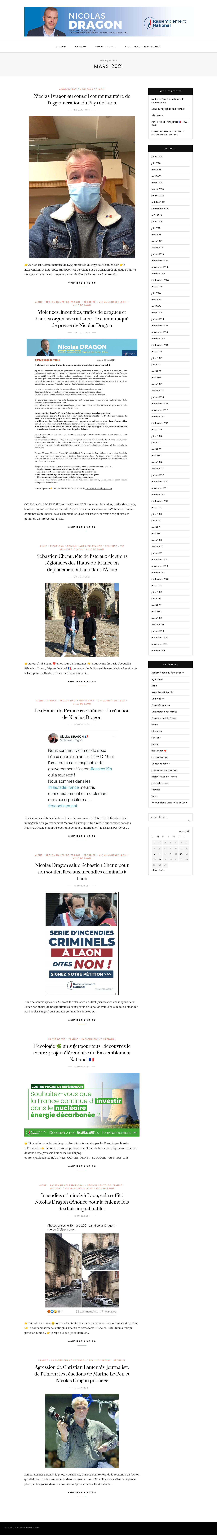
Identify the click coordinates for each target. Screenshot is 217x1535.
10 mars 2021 (81, 1066)
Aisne (38, 302)
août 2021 (156, 507)
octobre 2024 (158, 273)
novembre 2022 (159, 410)
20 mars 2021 (82, 577)
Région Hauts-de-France (63, 302)
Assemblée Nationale (162, 692)
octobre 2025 (158, 202)
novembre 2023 (159, 332)
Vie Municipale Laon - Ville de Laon (92, 548)
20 (181, 853)
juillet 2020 (156, 592)
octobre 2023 (158, 338)
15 (154, 853)
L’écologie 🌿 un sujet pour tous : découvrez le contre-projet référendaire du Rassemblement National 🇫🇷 (82, 1053)
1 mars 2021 (82, 1388)
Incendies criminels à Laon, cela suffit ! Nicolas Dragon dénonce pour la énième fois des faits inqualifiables (82, 1202)
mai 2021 (155, 527)
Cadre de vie (56, 1039)
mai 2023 (156, 371)
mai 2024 (156, 299)
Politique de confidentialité (142, 46)
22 (154, 859)
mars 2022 (156, 462)
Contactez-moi (105, 46)
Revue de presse (99, 1360)
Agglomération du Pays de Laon (82, 89)
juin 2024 (156, 293)
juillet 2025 (156, 221)
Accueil (61, 46)
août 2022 (156, 429)
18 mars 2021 (81, 724)
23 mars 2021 (82, 110)
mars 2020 (156, 618)
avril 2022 (156, 455)
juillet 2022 (156, 436)
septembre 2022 (159, 423)
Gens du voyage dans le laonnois (168, 108)
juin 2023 (155, 364)
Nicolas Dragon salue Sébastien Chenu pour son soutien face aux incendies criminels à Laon (82, 872)
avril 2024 (156, 306)
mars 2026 (156, 182)
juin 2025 (155, 228)
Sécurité (90, 302)
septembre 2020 (160, 579)
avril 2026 (156, 176)
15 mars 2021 (81, 886)
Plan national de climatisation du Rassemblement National (168, 133)
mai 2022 (156, 449)
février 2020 (157, 624)
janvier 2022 (157, 475)
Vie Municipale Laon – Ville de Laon (169, 802)
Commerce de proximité (164, 711)
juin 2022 (155, 442)
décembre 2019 (159, 637)
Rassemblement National (98, 1039)
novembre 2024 (159, 267)
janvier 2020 (157, 631)
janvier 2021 (157, 553)
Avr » (162, 870)
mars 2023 (156, 384)
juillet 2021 (156, 514)
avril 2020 (156, 611)
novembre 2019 (159, 644)
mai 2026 (156, 169)
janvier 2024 (157, 319)
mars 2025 (156, 241)
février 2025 (157, 247)
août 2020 (156, 585)
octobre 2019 (158, 650)
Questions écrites (160, 763)
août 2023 (156, 351)
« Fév (154, 870)
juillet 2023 (156, 358)
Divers (154, 724)
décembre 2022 (159, 403)
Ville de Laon (157, 115)
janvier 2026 (157, 195)
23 (160, 859)
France (51, 700)
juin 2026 (156, 163)
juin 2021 (155, 520)
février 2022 (157, 468)
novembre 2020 (159, 566)
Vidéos (154, 796)
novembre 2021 (159, 488)
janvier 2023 (157, 397)
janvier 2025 (157, 254)
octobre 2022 (158, 416)
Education (156, 731)
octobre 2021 (158, 494)
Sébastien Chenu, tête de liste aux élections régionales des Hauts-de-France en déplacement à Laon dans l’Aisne (82, 563)
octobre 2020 (158, 572)
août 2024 (156, 286)
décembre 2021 (159, 481)
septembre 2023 (159, 345)
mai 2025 (156, 234)
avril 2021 (155, 533)
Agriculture (157, 679)
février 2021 (157, 546)
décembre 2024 (159, 260)
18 (171, 853)
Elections (57, 546)
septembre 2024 (160, 280)
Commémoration (160, 705)
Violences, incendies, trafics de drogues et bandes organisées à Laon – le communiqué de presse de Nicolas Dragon (82, 319)
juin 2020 (156, 598)
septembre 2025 (159, 208)
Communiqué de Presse (163, 718)
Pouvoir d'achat (159, 757)
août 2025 (156, 215)
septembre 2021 (159, 501)
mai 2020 (156, 605)
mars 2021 (156, 540)
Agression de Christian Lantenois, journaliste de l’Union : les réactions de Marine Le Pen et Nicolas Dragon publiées (81, 1374)
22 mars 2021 (82, 332)
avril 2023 (156, 377)
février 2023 (157, 390)
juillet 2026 (156, 156)
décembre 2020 (159, 559)
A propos (81, 46)
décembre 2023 (159, 325)
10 (165, 848)
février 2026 (157, 189)
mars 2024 (157, 312)
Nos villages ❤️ (158, 750)
